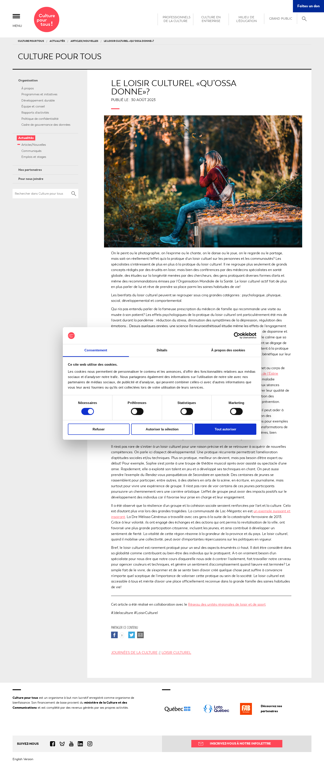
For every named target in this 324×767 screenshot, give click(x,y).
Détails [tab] (162, 350)
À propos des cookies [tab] (228, 350)
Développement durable (38, 100)
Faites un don (310, 7)
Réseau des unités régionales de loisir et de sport (227, 604)
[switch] (137, 411)
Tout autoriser (225, 429)
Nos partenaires (30, 170)
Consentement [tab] (95, 350)
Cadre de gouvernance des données (45, 125)
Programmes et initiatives (39, 94)
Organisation (28, 80)
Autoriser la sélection (162, 429)
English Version (23, 759)
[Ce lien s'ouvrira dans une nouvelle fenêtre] (216, 708)
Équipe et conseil (33, 106)
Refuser (99, 429)
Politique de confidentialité (39, 119)
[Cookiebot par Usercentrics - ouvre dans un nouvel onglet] (237, 335)
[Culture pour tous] (46, 19)
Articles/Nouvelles (33, 145)
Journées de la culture (134, 653)
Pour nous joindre (30, 179)
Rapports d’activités (35, 112)
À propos (27, 88)
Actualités (26, 138)
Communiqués (31, 151)
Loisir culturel (176, 653)
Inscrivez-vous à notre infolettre (240, 743)
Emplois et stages (33, 157)
